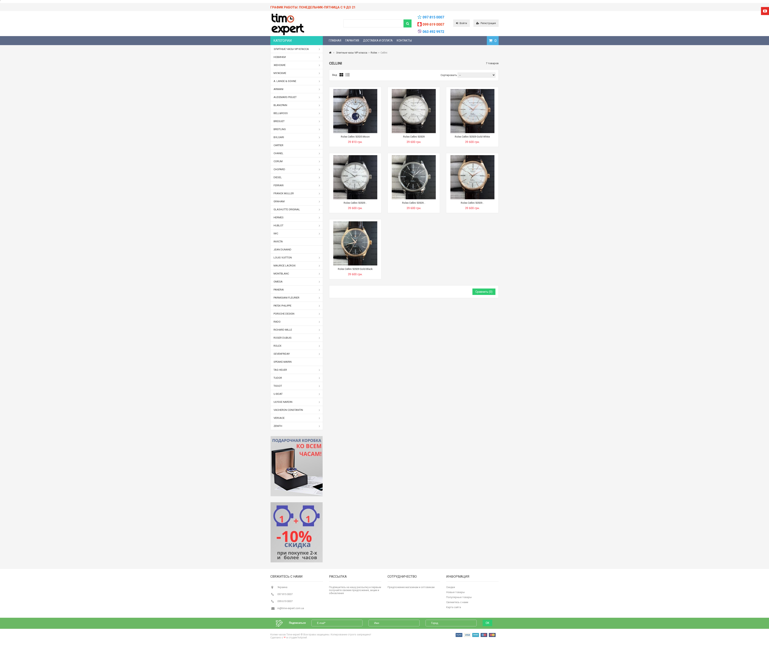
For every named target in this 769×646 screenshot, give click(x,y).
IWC (276, 233)
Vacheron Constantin (288, 409)
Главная (335, 40)
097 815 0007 (433, 17)
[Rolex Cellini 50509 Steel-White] (355, 156)
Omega (278, 281)
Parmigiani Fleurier (286, 297)
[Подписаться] (281, 622)
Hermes (279, 217)
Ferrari (279, 185)
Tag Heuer (280, 369)
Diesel (278, 177)
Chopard (279, 169)
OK (487, 623)
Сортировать (449, 75)
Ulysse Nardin (283, 401)
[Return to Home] (330, 52)
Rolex (277, 345)
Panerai (279, 289)
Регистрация (488, 23)
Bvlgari (279, 137)
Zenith (278, 425)
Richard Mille (283, 329)
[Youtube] (765, 11)
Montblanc (281, 273)
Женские (280, 65)
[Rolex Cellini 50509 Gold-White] (472, 90)
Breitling (280, 129)
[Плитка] (341, 75)
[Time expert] (287, 35)
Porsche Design (284, 313)
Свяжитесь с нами (457, 602)
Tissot (278, 385)
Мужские (280, 73)
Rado (277, 321)
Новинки (280, 57)
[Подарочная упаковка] (296, 466)
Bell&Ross (281, 113)
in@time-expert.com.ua (290, 608)
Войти (463, 23)
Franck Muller (284, 193)
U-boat (278, 393)
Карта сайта (453, 607)
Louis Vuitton (283, 257)
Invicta (278, 241)
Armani (278, 89)
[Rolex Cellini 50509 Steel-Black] (414, 156)
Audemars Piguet (285, 97)
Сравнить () (483, 291)
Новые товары (455, 592)
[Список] (347, 75)
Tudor (278, 377)
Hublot (278, 225)
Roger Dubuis (283, 337)
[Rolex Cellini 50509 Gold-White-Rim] (472, 156)
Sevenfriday (282, 353)
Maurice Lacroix (285, 265)
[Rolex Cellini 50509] (414, 90)
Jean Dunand (282, 249)
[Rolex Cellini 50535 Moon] (355, 90)
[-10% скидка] (296, 532)
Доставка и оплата (378, 40)
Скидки (450, 587)
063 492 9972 (433, 31)
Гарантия (352, 40)
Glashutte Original (287, 209)
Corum (278, 161)
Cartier (278, 145)
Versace (279, 417)
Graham (279, 201)
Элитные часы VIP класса (291, 49)
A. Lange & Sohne (285, 81)
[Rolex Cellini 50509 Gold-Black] (355, 222)
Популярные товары (459, 597)
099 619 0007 (433, 24)
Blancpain (280, 105)
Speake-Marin (283, 361)
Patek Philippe (282, 305)
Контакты (404, 40)
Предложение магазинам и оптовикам (411, 587)
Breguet (279, 121)
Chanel (278, 153)
